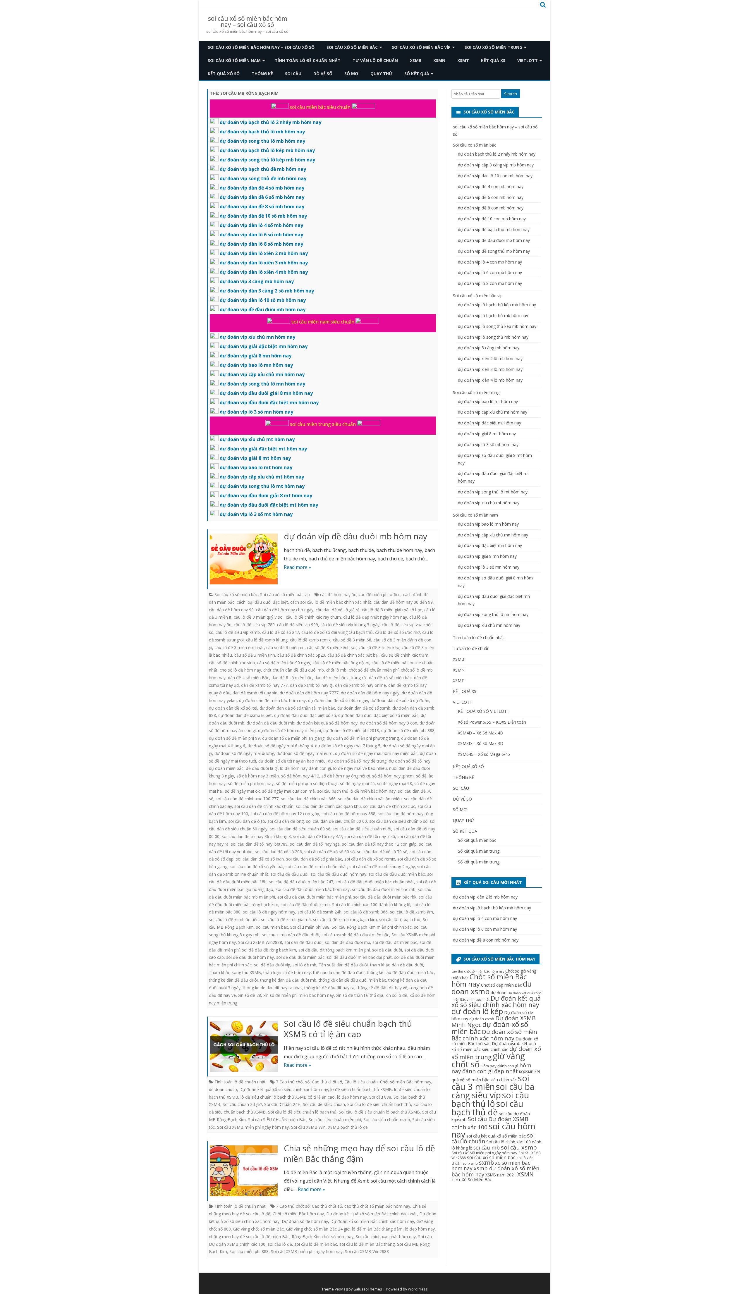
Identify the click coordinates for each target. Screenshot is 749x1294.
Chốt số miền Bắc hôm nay (405, 1082)
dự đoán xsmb (481, 1018)
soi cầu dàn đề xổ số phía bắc (314, 859)
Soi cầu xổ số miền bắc (352, 47)
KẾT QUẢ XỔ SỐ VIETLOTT (483, 711)
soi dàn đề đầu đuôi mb (347, 942)
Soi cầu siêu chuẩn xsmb (386, 1119)
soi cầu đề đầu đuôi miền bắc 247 (301, 882)
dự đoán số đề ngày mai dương (244, 753)
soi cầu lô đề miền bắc (315, 1244)
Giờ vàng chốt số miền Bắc (258, 1229)
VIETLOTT (527, 60)
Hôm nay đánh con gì (499, 1065)
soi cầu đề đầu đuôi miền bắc (397, 874)
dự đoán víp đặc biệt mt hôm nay (489, 423)
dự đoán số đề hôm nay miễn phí (289, 730)
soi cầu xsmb (519, 1147)
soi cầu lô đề (280, 1244)
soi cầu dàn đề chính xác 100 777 (247, 798)
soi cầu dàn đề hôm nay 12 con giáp (284, 813)
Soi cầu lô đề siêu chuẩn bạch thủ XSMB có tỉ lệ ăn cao (348, 1029)
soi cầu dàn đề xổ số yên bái (256, 866)
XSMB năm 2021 (500, 1175)
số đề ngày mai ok (242, 791)
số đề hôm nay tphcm (393, 776)
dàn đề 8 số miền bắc (292, 677)
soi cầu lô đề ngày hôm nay (269, 912)
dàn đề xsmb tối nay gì (311, 685)
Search (510, 94)
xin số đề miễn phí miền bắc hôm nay (298, 995)
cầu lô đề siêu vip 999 (297, 624)
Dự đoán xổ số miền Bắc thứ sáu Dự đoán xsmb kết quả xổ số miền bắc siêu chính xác (494, 1044)
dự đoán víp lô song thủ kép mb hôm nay (497, 326)
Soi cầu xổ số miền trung (493, 47)
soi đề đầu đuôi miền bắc (300, 957)
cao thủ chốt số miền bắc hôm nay (377, 1206)
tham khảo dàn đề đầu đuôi (396, 965)
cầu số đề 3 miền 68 (352, 640)
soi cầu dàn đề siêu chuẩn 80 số (300, 829)
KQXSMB (526, 1071)
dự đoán (498, 992)
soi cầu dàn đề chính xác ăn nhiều (370, 798)
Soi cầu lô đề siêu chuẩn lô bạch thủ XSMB (379, 1112)
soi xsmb (470, 1163)
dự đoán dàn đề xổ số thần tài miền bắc (297, 708)
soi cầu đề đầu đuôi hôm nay (338, 874)
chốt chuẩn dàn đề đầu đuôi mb (293, 670)
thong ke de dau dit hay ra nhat (272, 987)
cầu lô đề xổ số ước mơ (397, 632)
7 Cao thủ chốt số (293, 1082)
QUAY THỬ (381, 73)
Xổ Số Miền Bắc (477, 1179)
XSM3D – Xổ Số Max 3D (480, 743)
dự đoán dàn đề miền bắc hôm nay (272, 700)
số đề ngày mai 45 (357, 783)
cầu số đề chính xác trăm (404, 655)
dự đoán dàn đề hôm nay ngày (370, 693)
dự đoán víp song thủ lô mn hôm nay (493, 614)
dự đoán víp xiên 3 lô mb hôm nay (490, 369)
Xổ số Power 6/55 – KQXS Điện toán (492, 722)
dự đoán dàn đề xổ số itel (233, 708)
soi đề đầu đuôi (387, 950)
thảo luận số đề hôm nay (287, 972)
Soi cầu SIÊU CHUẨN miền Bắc (277, 1119)
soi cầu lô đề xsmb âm (411, 912)
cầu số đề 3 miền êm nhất (239, 647)
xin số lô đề (396, 995)
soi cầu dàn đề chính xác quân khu (328, 806)
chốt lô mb (336, 670)
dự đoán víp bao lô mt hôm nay (488, 401)
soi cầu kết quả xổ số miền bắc (496, 1136)
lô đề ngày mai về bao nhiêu (360, 768)
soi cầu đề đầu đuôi (289, 874)
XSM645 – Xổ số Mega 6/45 (484, 754)
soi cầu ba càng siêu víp (493, 1091)
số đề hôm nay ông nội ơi (346, 776)
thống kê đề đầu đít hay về (382, 987)
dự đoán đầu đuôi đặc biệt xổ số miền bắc (378, 715)
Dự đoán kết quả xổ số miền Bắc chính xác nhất (371, 1213)
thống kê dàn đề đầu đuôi (233, 980)
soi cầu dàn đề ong (285, 821)
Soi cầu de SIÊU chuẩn (324, 1104)
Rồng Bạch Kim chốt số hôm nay (322, 1236)
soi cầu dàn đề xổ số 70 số (382, 851)
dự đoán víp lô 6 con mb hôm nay (490, 272)
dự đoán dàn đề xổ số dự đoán (399, 700)
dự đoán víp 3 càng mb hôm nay (488, 347)
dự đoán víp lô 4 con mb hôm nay (490, 262)
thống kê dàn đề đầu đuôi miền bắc (352, 980)
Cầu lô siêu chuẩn (361, 1082)
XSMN (439, 60)
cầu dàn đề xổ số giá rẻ (338, 609)
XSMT (463, 60)
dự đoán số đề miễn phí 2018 (351, 730)
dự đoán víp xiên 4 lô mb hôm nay (490, 380)
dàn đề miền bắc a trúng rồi (341, 677)
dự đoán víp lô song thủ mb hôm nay (493, 337)
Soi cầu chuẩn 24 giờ (242, 1104)
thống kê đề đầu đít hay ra (329, 987)
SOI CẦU (293, 73)
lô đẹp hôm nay (352, 1097)
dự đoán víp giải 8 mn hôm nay (487, 556)
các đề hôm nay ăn (338, 594)
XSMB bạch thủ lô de (348, 1127)
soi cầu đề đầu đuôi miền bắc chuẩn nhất (375, 882)
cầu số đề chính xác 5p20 (301, 655)
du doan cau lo (223, 1089)
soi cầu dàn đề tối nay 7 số (369, 836)
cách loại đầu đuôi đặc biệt (262, 602)
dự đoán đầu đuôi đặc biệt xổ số (305, 715)
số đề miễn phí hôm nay (251, 783)
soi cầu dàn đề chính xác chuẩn (263, 806)
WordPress (418, 1289)
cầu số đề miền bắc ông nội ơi (340, 662)
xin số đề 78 (249, 995)
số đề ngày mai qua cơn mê (288, 791)
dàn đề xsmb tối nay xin (255, 693)
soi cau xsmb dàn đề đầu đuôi (290, 934)
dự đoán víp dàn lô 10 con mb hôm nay (495, 175)
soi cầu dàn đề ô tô (246, 821)
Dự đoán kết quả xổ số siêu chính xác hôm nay (283, 1089)
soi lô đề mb (304, 965)
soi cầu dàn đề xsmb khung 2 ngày (382, 866)
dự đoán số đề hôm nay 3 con (388, 723)
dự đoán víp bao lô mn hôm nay (488, 524)
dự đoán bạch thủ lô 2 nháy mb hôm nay (496, 154)
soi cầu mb (486, 1147)
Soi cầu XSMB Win (308, 1127)
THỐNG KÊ (262, 73)
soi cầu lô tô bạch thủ (399, 919)
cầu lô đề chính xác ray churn (313, 617)
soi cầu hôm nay (493, 1130)
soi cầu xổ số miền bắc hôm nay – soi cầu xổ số (247, 22)
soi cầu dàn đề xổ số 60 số (329, 851)
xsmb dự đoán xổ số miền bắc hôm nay (495, 1171)
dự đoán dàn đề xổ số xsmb (363, 708)
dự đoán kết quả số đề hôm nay (327, 723)
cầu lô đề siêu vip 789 (254, 624)
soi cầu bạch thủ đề (487, 1108)
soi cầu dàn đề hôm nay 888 (348, 813)
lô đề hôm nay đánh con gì (305, 768)
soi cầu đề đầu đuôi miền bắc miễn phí (314, 897)
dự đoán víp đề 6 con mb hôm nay (490, 197)
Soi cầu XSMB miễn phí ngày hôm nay (253, 1127)
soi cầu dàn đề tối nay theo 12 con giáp (379, 844)
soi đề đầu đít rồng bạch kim (269, 950)
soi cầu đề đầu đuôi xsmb (305, 904)
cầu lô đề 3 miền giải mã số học (392, 609)
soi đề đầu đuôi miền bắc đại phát (359, 957)
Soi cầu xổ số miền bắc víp (421, 47)
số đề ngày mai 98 (394, 783)
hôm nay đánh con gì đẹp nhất (491, 1068)
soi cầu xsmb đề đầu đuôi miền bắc (355, 934)
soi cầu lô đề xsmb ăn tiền (234, 919)
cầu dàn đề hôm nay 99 (231, 609)
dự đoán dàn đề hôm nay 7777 (309, 693)
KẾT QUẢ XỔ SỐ (224, 73)
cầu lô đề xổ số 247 (280, 632)
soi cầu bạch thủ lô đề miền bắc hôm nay (356, 791)
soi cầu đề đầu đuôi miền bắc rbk (384, 897)
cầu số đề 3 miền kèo (379, 647)
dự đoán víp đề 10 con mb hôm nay (492, 218)
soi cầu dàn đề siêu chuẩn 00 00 (336, 821)
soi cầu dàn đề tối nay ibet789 (259, 844)
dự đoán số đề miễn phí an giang (293, 738)
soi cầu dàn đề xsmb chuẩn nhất (316, 866)
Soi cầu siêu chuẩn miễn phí (335, 1119)
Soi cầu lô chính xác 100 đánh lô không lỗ (371, 904)
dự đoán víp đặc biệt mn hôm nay (490, 545)
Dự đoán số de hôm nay (305, 1221)
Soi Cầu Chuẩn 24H (282, 1104)
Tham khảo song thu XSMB (235, 972)
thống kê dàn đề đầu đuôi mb (288, 980)
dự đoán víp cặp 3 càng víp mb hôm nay (496, 165)
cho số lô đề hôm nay (240, 670)
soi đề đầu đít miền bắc (394, 942)
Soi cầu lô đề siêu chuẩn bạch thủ (379, 1104)
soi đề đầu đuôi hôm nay (250, 957)
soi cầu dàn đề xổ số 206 (278, 851)
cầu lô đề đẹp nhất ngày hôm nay (375, 617)
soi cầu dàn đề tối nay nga (315, 844)
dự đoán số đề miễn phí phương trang (363, 738)
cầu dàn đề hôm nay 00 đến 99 (403, 602)
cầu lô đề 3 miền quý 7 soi (259, 617)
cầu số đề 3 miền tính (254, 655)
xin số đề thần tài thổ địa (359, 995)
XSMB (415, 60)
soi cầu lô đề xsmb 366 (366, 912)
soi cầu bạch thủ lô (490, 1099)
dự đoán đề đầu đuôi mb (270, 723)
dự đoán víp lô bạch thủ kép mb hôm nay (497, 304)
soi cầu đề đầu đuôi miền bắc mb (383, 889)
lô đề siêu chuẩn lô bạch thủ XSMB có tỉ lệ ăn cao (287, 1097)
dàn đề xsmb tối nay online (360, 685)
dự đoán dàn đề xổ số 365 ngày (338, 700)
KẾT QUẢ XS (493, 60)
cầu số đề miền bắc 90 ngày (283, 662)
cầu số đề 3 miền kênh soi (331, 647)
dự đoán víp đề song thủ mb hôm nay (494, 251)
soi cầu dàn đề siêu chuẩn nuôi (362, 829)
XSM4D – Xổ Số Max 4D (480, 733)
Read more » (297, 567)
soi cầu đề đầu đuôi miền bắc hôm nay (313, 889)
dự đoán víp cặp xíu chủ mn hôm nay (493, 535)
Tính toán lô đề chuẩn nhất (308, 60)
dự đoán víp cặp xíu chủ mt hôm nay (492, 412)
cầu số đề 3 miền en (285, 647)
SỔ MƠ (351, 73)
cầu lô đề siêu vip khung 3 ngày (349, 624)
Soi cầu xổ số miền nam (234, 60)
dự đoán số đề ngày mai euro (304, 753)
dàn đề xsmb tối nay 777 (264, 685)
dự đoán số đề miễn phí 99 (234, 738)
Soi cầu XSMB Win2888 (260, 942)
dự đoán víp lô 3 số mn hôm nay (488, 567)
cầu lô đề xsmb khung (267, 640)
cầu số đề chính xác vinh (232, 662)
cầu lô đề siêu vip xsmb (238, 632)
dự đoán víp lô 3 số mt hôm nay (488, 444)
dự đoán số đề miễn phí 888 (407, 730)
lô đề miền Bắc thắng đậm (377, 1229)
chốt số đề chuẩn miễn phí (373, 670)
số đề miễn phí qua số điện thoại (307, 783)
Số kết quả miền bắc (477, 840)
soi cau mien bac (272, 927)
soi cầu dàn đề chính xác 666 (308, 798)
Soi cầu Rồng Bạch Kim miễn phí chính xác (372, 927)
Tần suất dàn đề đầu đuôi (343, 965)
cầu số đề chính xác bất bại (353, 655)
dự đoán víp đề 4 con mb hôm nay (490, 186)
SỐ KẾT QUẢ (416, 73)
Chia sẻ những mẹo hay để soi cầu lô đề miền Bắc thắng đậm (359, 1153)
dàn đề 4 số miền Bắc (248, 677)
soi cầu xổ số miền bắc (491, 1157)
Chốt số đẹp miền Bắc (501, 985)
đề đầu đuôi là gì (262, 768)
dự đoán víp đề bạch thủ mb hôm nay (494, 229)
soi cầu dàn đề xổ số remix (369, 859)
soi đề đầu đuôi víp (272, 965)
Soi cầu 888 (380, 1097)
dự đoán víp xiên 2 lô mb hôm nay (490, 358)
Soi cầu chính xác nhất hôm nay (386, 1236)
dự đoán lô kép (477, 1011)
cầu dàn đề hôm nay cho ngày (284, 609)
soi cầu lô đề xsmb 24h (319, 912)
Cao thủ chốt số (327, 1082)
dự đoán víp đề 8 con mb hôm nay (490, 208)
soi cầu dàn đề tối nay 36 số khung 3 (256, 836)
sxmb (486, 1162)
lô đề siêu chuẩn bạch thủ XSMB (361, 1089)
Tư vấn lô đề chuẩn (375, 60)
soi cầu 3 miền (490, 1082)
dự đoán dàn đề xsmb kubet (245, 715)
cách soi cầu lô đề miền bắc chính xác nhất (330, 602)
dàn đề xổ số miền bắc (390, 677)
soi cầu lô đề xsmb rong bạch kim (345, 919)
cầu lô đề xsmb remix (310, 640)
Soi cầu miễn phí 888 (309, 927)
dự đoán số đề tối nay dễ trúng (357, 761)
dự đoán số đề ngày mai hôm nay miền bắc (376, 753)
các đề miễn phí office (380, 594)
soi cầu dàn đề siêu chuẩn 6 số (398, 821)
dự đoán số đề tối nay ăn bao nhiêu (292, 761)
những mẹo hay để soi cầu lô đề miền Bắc (249, 1236)
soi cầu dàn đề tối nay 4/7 (317, 836)
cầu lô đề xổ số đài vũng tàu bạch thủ (337, 632)
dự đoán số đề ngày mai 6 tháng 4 (280, 745)
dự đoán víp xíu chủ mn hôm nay (489, 625)
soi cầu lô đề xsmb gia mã (286, 919)
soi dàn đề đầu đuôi (303, 942)
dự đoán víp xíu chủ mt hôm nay (488, 502)
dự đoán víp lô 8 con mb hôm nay (490, 283)
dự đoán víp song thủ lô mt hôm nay (493, 492)
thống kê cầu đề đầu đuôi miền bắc (400, 972)
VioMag (341, 1289)
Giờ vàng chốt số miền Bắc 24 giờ (318, 1229)
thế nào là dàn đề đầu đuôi (339, 972)
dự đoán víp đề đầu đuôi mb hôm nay (355, 536)
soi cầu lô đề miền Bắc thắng (367, 1244)
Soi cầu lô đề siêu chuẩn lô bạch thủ (302, 1112)
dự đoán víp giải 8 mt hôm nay (487, 433)
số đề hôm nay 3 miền (257, 776)
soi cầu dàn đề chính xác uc (389, 806)
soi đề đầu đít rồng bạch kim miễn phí (334, 950)
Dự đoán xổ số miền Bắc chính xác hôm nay (372, 1221)
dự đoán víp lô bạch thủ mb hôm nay (493, 315)
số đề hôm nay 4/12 (300, 776)
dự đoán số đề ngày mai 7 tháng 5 (347, 745)
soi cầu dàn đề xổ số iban (260, 859)
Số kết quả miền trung (478, 851)
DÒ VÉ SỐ (322, 73)
